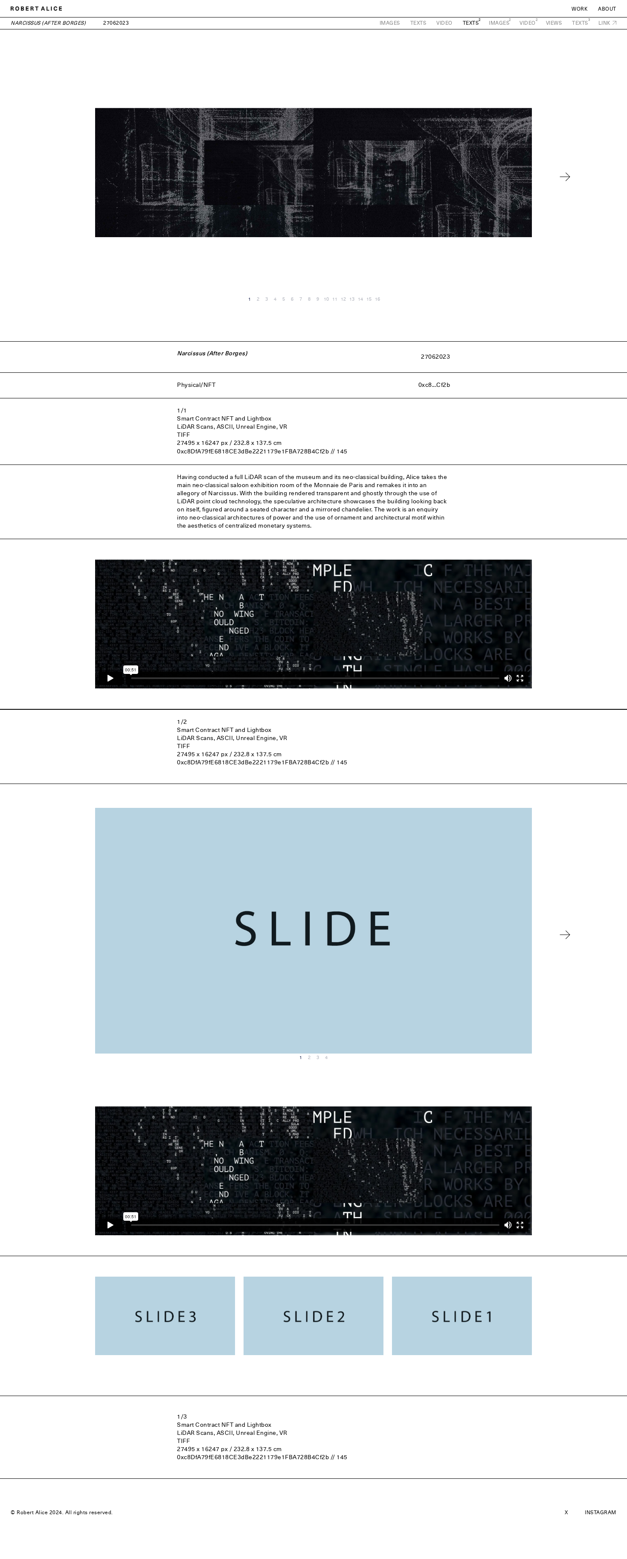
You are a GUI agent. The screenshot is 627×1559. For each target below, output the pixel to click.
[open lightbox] (165, 1316)
